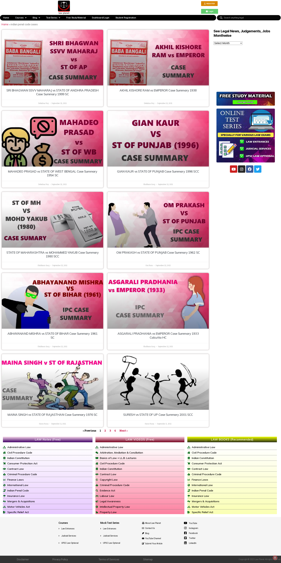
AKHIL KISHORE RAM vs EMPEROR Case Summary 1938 (158, 90)
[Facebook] (249, 169)
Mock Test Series (109, 522)
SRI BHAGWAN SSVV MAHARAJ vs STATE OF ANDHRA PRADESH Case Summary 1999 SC (52, 92)
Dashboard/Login (100, 17)
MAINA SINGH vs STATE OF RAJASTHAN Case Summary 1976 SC (52, 415)
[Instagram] (241, 169)
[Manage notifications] (275, 557)
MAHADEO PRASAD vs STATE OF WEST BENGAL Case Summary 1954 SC (52, 173)
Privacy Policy (60, 559)
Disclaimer (23, 559)
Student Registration (125, 17)
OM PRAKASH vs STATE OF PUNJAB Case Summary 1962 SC (158, 252)
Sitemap (148, 559)
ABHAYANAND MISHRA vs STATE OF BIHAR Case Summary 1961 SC (52, 335)
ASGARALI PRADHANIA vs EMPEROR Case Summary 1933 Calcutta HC (158, 335)
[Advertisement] (136, 7)
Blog (35, 17)
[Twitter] (257, 169)
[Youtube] (233, 169)
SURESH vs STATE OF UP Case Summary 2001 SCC (158, 415)
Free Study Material (76, 17)
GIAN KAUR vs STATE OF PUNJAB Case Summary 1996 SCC (158, 171)
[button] (209, 3)
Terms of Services (108, 559)
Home (6, 17)
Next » (123, 430)
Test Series (51, 17)
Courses (19, 17)
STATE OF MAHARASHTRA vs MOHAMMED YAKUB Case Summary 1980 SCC (52, 254)
